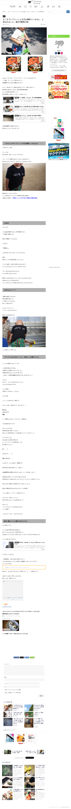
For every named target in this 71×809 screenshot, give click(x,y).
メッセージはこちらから (58, 70)
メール (6, 683)
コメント (7, 664)
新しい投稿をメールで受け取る (13, 692)
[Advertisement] (24, 135)
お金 (4, 16)
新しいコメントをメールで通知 (13, 689)
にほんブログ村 (6, 618)
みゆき (44, 24)
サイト (6, 686)
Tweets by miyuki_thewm (54, 267)
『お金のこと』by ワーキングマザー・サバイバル (16, 567)
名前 (5, 677)
